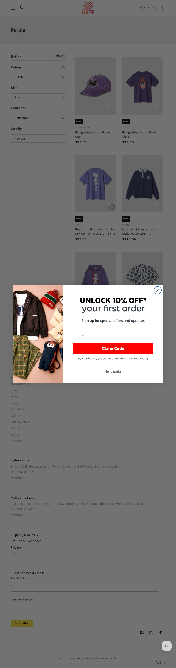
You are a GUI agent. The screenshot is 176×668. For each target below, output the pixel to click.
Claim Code (113, 348)
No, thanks (113, 371)
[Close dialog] (157, 290)
